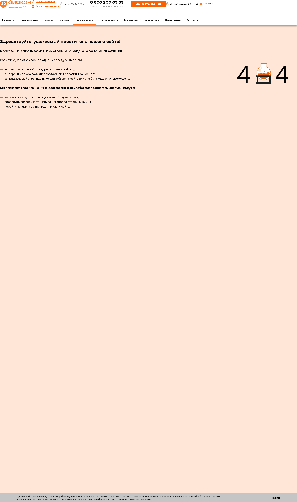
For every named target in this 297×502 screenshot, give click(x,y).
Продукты (8, 19)
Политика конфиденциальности (133, 498)
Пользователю (109, 19)
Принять (275, 497)
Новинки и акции (84, 19)
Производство (29, 19)
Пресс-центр (173, 19)
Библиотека (152, 19)
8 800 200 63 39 (107, 2)
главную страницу (33, 106)
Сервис (48, 19)
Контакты (192, 19)
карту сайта (61, 106)
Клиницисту (131, 19)
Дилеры (64, 19)
